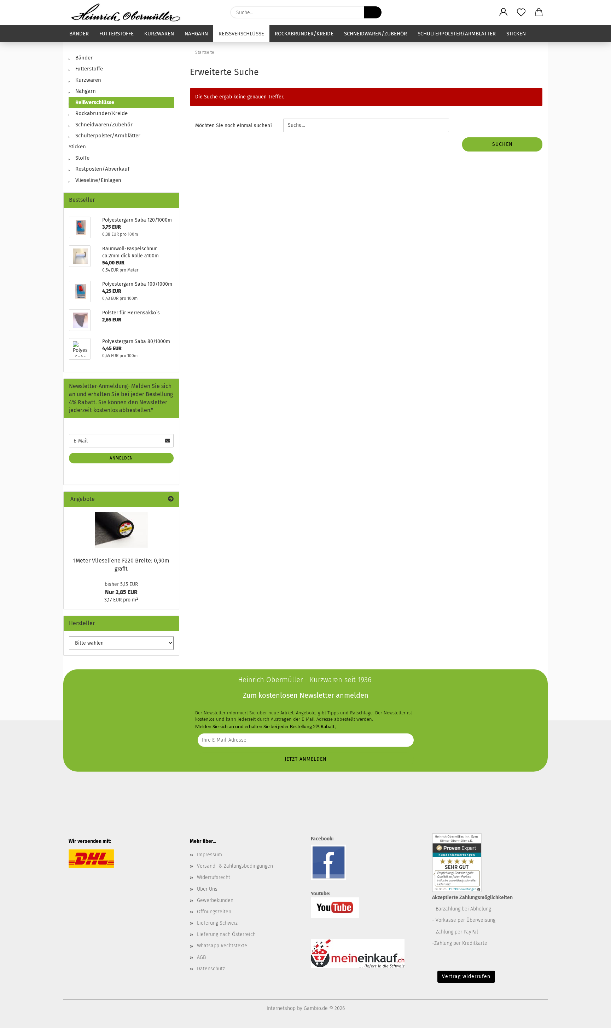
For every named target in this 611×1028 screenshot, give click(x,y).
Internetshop (281, 1008)
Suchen (502, 144)
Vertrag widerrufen (466, 976)
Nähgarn (196, 33)
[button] (503, 12)
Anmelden (121, 458)
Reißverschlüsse (241, 33)
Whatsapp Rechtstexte (222, 946)
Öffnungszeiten (214, 912)
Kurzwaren (159, 33)
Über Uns (207, 889)
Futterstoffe (116, 33)
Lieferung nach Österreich (226, 934)
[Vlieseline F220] (121, 530)
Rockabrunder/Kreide (304, 33)
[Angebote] (171, 499)
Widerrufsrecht (213, 877)
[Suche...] (373, 12)
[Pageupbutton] (591, 1017)
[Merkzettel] (521, 12)
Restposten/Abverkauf (101, 169)
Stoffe (81, 158)
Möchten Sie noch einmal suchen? (233, 125)
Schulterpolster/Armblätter (457, 33)
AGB (201, 957)
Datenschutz (211, 969)
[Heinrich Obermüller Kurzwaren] (128, 12)
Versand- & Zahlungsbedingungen (235, 866)
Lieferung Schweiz (217, 923)
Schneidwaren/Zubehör (375, 33)
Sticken (516, 33)
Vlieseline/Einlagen (97, 180)
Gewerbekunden (215, 900)
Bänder (79, 33)
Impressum (209, 855)
